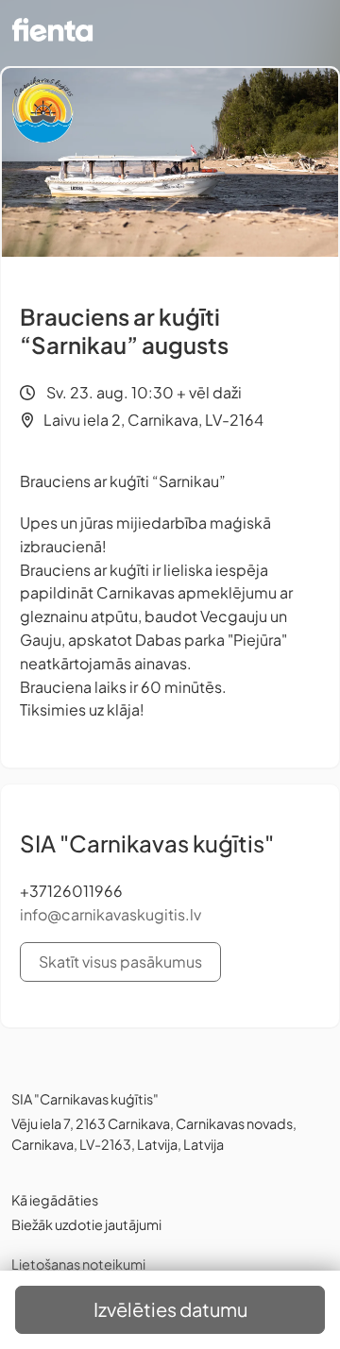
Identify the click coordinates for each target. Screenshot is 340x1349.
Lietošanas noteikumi (78, 1264)
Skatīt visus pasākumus (120, 961)
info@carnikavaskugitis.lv (110, 914)
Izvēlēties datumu (170, 1309)
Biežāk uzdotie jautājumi (86, 1224)
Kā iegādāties (54, 1199)
